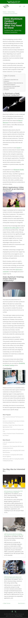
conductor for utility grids (11, 228)
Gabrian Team (9, 30)
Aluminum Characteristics (10, 32)
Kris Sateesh (15, 493)
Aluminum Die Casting (9, 540)
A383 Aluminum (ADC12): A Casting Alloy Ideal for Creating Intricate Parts (13, 534)
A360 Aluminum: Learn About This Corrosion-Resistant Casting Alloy (12, 577)
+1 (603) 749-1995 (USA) (14, 1)
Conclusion (6, 89)
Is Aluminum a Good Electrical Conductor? (11, 80)
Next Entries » (21, 603)
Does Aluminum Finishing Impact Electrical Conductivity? (12, 87)
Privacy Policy (18, 616)
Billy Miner (8, 493)
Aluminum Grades (18, 169)
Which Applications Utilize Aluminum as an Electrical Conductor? (13, 83)
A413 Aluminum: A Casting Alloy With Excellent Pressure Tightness (13, 491)
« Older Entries (6, 603)
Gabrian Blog (17, 30)
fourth (18, 147)
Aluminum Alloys (12, 495)
